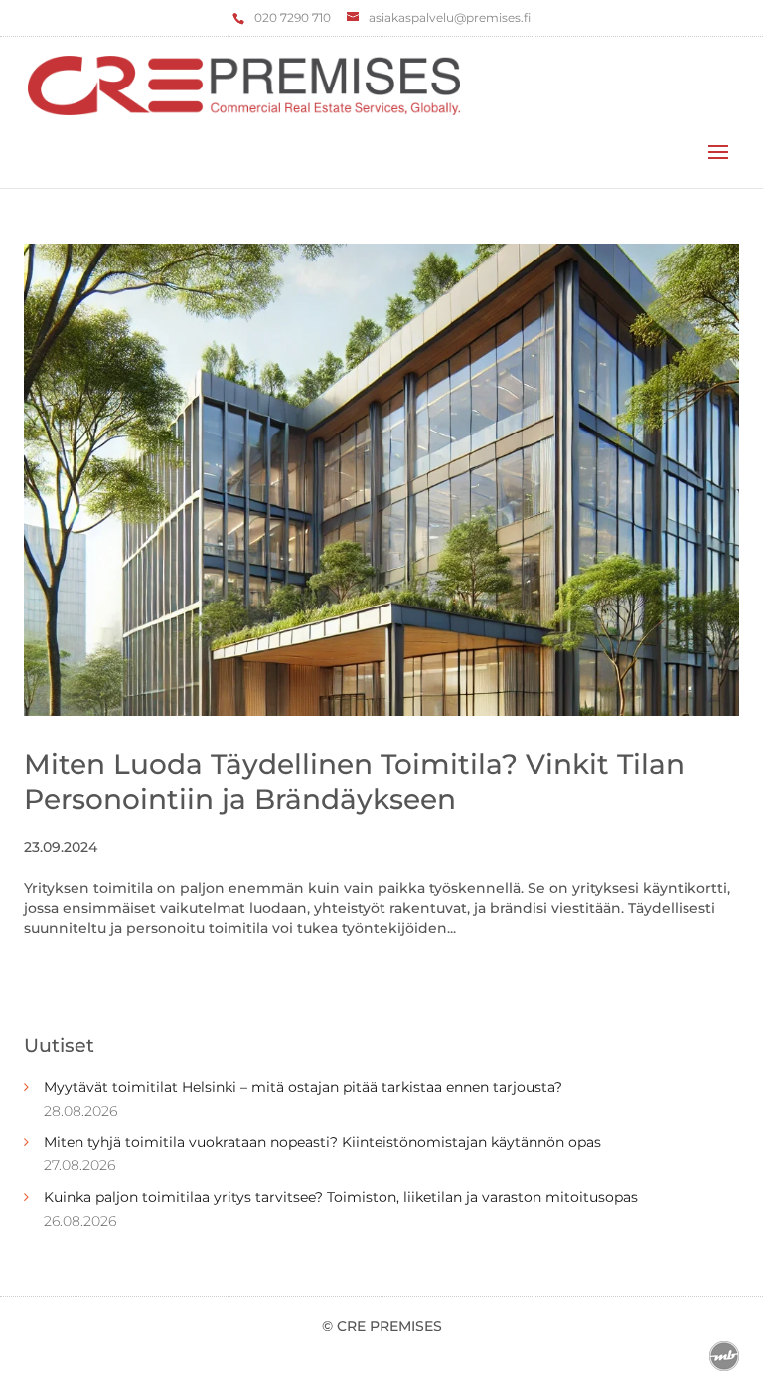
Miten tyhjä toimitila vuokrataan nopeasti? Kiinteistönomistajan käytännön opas (322, 1142)
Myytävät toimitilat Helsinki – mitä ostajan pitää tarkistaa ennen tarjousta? (303, 1087)
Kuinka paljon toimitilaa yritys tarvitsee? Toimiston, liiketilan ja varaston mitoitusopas (341, 1197)
